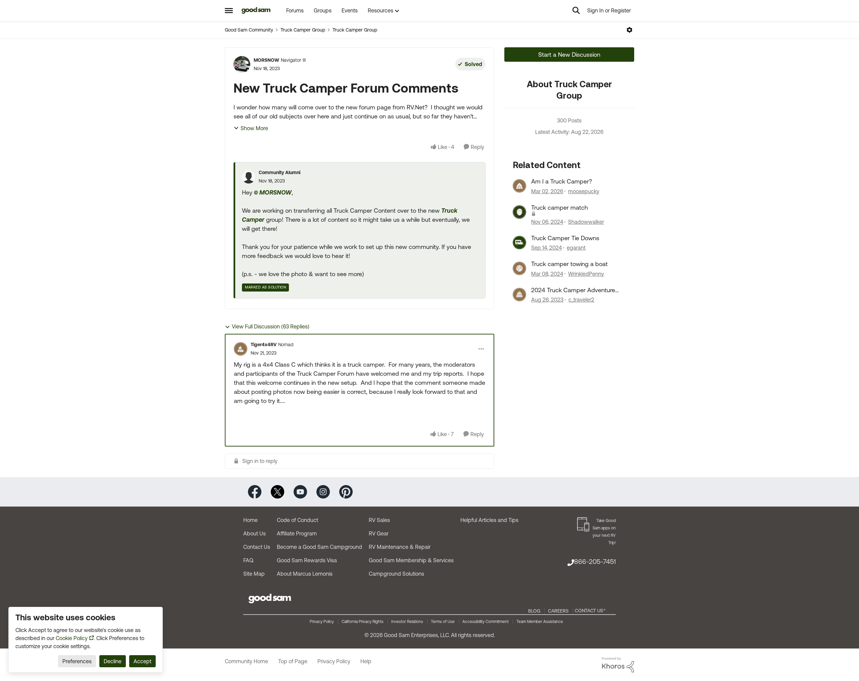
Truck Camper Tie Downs (565, 238)
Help (365, 661)
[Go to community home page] (256, 10)
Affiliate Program (297, 533)
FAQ (248, 560)
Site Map (254, 574)
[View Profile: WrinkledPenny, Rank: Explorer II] (519, 268)
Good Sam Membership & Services (411, 560)
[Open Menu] (629, 30)
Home (250, 520)
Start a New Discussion (569, 54)
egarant (576, 248)
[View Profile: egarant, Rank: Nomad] (519, 242)
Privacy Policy (322, 621)
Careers (558, 611)
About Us (254, 533)
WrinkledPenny (586, 274)
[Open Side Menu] (228, 10)
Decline (112, 661)
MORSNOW (266, 60)
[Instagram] (323, 491)
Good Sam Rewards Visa (307, 560)
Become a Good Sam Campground (319, 547)
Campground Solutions (396, 574)
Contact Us (256, 547)
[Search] (576, 10)
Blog (534, 611)
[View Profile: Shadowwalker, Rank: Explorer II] (519, 212)
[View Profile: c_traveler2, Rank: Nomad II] (519, 294)
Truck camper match (559, 207)
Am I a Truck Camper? (561, 181)
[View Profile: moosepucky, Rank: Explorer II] (519, 186)
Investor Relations (407, 621)
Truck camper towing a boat (569, 263)
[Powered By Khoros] (618, 665)
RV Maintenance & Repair (400, 547)
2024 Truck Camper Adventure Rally (573, 290)
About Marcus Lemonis (305, 574)
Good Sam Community (249, 30)
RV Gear (379, 533)
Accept (142, 661)
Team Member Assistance (539, 621)
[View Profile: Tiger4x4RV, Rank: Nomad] (240, 349)
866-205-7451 (595, 561)
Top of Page (292, 661)
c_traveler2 (581, 300)
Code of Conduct (297, 520)
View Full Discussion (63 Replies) (270, 326)
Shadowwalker (586, 222)
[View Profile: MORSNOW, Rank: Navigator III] (242, 64)
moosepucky (583, 191)
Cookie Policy (72, 638)
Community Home (246, 661)
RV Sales (379, 520)
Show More (254, 128)
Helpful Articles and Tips (489, 520)
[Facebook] (255, 491)
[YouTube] (300, 491)
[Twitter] (277, 491)
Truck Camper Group (303, 30)
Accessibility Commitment (485, 621)
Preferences (77, 661)
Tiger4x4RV (263, 344)
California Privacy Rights (363, 621)
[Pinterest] (346, 491)
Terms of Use (443, 621)
